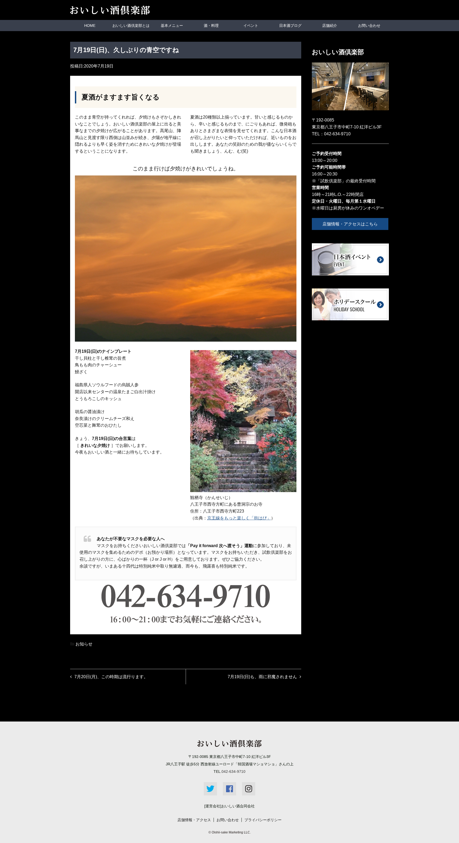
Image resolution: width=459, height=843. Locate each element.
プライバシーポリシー (263, 820)
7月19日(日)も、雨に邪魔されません (262, 676)
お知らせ (83, 644)
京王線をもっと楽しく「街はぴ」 (239, 518)
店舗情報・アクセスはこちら (350, 224)
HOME (89, 25)
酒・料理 (211, 25)
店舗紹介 (329, 25)
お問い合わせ (369, 25)
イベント (250, 25)
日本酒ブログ (290, 25)
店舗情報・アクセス (194, 820)
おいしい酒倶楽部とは (131, 25)
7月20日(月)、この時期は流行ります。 (111, 676)
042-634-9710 (337, 134)
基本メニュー (172, 25)
